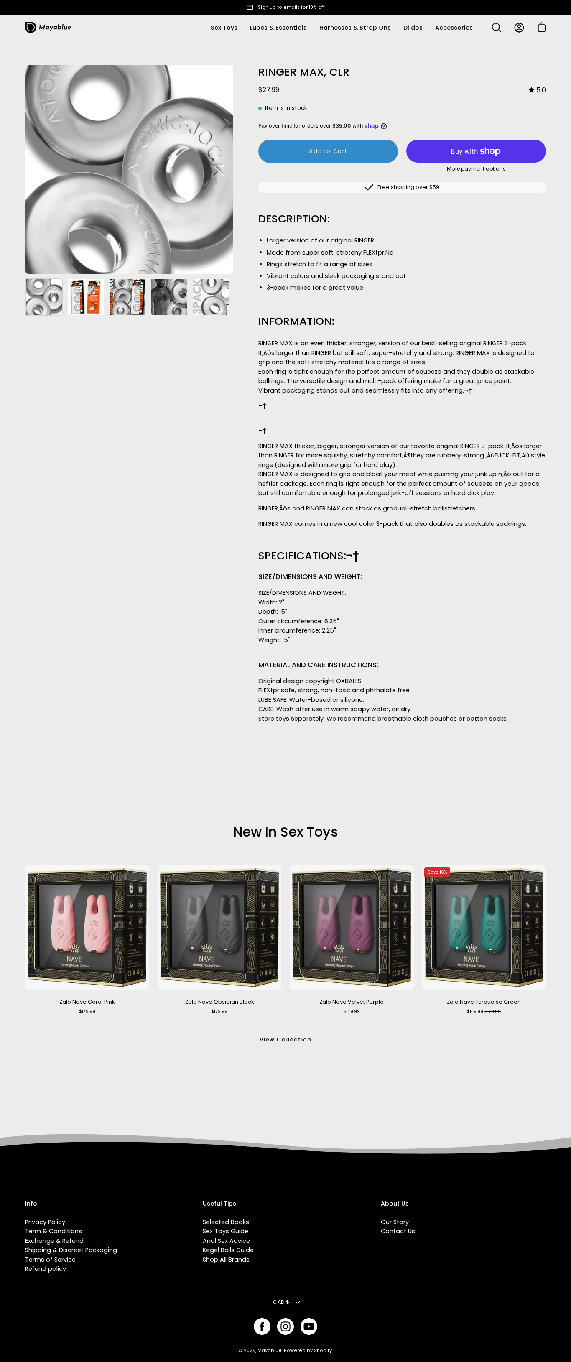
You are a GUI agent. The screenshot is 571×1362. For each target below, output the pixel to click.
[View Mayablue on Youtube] (309, 1326)
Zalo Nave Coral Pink (87, 1001)
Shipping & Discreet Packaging (71, 1250)
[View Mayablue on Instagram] (285, 1326)
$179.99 (87, 1011)
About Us (395, 1204)
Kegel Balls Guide (228, 1250)
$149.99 (484, 1011)
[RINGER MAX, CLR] (44, 297)
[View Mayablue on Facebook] (262, 1326)
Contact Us (398, 1231)
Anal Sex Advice (226, 1241)
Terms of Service (50, 1259)
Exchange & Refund (54, 1241)
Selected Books (226, 1222)
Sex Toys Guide (225, 1231)
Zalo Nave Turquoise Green (484, 1001)
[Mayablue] (48, 27)
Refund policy (45, 1269)
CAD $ (281, 1302)
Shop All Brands (226, 1259)
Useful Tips (219, 1204)
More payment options (476, 168)
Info (31, 1204)
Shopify (323, 1350)
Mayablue (269, 1350)
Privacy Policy (45, 1222)
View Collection (286, 1039)
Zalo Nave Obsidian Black (219, 1001)
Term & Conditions (53, 1231)
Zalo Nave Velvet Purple (351, 1001)
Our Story (395, 1222)
